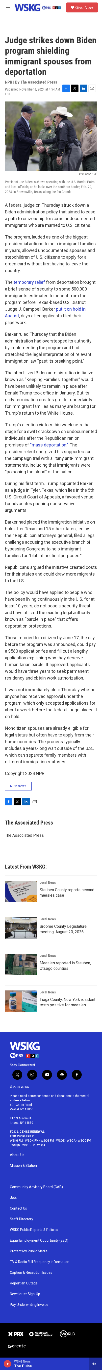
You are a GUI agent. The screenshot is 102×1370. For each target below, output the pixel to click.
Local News (48, 882)
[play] (7, 1363)
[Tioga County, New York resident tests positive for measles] (21, 1001)
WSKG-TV (28, 1145)
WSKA (41, 1145)
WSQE (60, 1140)
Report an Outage (24, 1283)
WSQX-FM (31, 1140)
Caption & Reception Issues (31, 1272)
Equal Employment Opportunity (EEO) (39, 1240)
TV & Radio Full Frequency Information (39, 1262)
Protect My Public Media (29, 1251)
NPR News (18, 786)
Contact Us (18, 1208)
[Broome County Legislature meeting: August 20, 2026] (21, 928)
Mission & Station (23, 1166)
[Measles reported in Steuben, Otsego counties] (21, 964)
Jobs (14, 1198)
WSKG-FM (16, 1140)
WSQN (15, 1145)
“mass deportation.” (49, 444)
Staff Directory (21, 1219)
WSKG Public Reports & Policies (34, 1230)
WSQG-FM (47, 1140)
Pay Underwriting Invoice (29, 1305)
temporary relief (29, 282)
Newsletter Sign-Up (25, 1294)
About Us (17, 1155)
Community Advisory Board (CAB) (36, 1187)
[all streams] (95, 1364)
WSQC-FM (84, 1140)
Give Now (84, 7)
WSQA (71, 1140)
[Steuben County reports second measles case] (21, 891)
